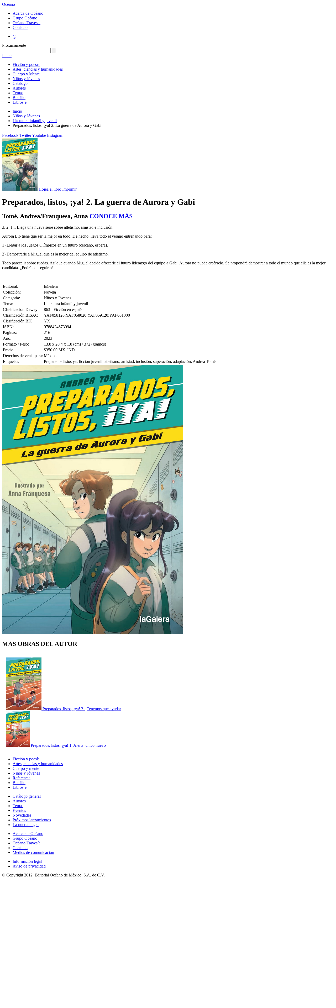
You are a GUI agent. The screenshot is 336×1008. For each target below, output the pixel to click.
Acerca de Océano (28, 13)
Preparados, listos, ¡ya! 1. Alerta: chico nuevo (68, 745)
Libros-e (20, 102)
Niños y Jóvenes (26, 78)
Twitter (25, 135)
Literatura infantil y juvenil (35, 120)
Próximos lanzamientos (32, 820)
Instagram (55, 135)
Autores (19, 88)
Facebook (10, 135)
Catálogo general (27, 796)
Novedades (22, 815)
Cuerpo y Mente (26, 74)
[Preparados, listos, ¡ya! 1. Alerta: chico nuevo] (18, 745)
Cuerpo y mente (26, 768)
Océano (8, 4)
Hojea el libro (50, 189)
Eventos (19, 810)
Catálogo (20, 83)
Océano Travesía (26, 22)
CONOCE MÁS (111, 216)
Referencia (21, 778)
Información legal (27, 861)
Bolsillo (19, 97)
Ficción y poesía (26, 64)
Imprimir (69, 189)
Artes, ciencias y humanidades (38, 69)
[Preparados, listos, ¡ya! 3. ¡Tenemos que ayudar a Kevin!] (24, 709)
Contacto (20, 27)
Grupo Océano (25, 18)
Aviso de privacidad (29, 866)
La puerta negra (26, 824)
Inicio (7, 55)
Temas (18, 93)
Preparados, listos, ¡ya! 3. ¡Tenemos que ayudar (82, 709)
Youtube (39, 135)
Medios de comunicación (33, 852)
